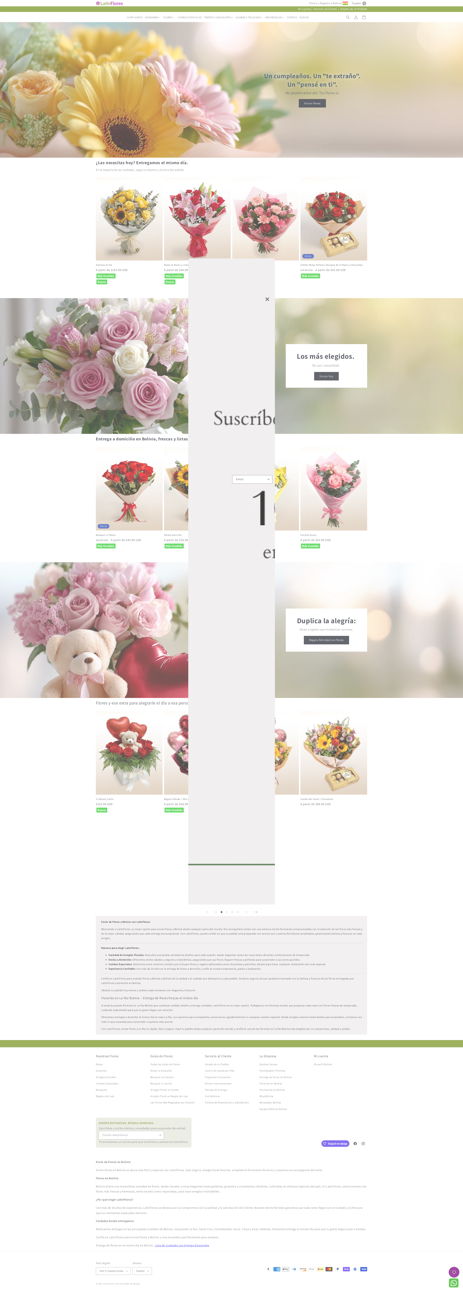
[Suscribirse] (268, 479)
